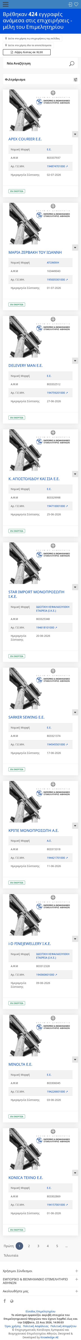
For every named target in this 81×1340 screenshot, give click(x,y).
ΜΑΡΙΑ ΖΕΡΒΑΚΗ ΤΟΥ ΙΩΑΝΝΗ (35, 252)
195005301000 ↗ (57, 279)
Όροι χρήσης (13, 1326)
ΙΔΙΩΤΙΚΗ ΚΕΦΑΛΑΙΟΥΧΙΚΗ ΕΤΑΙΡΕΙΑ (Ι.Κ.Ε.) (52, 608)
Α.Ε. (49, 840)
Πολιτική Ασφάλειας (36, 1326)
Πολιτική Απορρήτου (63, 1326)
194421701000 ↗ (57, 857)
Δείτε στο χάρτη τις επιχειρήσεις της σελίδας (34, 38)
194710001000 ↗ (57, 506)
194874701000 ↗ (57, 166)
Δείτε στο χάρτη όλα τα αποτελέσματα (29, 45)
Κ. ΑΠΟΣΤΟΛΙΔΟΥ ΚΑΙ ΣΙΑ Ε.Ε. (34, 478)
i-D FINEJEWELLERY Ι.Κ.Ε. (29, 943)
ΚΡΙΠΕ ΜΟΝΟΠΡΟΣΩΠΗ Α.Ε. (33, 830)
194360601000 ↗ (46, 974)
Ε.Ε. (49, 149)
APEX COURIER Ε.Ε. (25, 139)
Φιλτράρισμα (15, 79)
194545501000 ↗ (57, 744)
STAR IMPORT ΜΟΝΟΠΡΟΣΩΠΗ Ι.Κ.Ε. (36, 594)
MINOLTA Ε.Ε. (20, 1064)
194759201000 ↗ (57, 392)
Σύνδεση (70, 4)
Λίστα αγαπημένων (76, 4)
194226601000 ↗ (57, 1091)
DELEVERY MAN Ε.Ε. (25, 365)
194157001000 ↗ (57, 1204)
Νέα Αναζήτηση (19, 63)
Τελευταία (11, 1255)
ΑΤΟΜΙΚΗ (53, 262)
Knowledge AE (49, 1337)
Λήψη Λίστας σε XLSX (28, 52)
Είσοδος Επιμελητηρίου (40, 1311)
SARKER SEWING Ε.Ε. (26, 717)
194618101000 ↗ (46, 627)
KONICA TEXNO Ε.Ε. (25, 1177)
